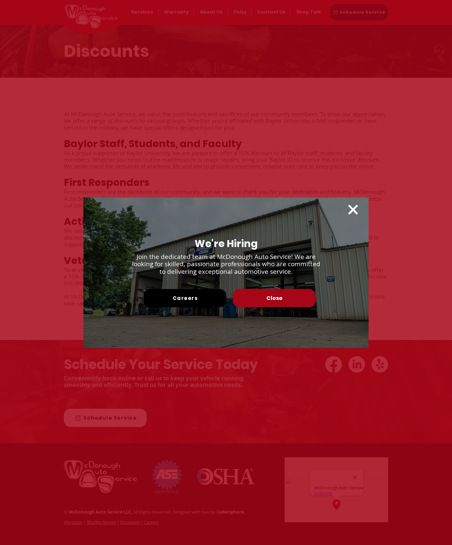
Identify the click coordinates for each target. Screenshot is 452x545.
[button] (353, 210)
